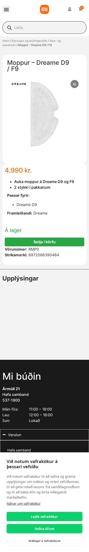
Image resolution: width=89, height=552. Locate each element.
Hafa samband (15, 394)
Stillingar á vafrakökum (44, 541)
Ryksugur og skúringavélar (29, 40)
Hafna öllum (44, 529)
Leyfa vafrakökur (44, 517)
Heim (5, 40)
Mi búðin (21, 376)
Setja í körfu (44, 241)
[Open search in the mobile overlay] (44, 27)
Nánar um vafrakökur (24, 503)
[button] (6, 9)
